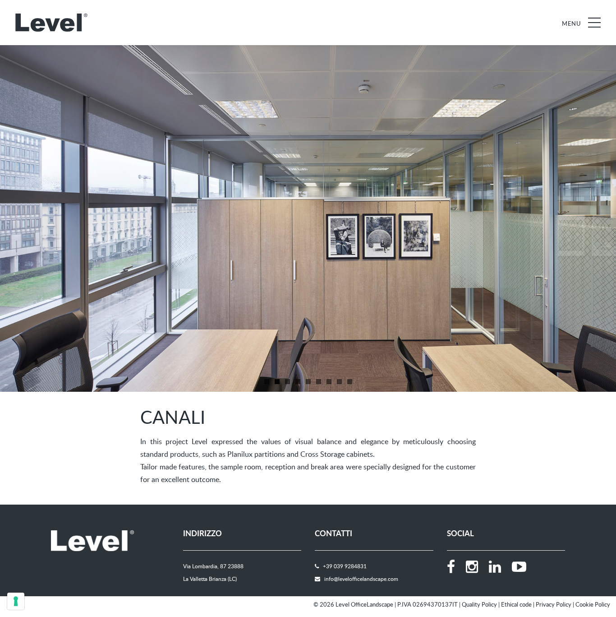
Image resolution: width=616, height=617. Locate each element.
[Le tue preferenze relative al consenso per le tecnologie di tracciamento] (15, 601)
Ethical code (516, 604)
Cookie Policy (592, 604)
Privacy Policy (553, 604)
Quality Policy (479, 604)
